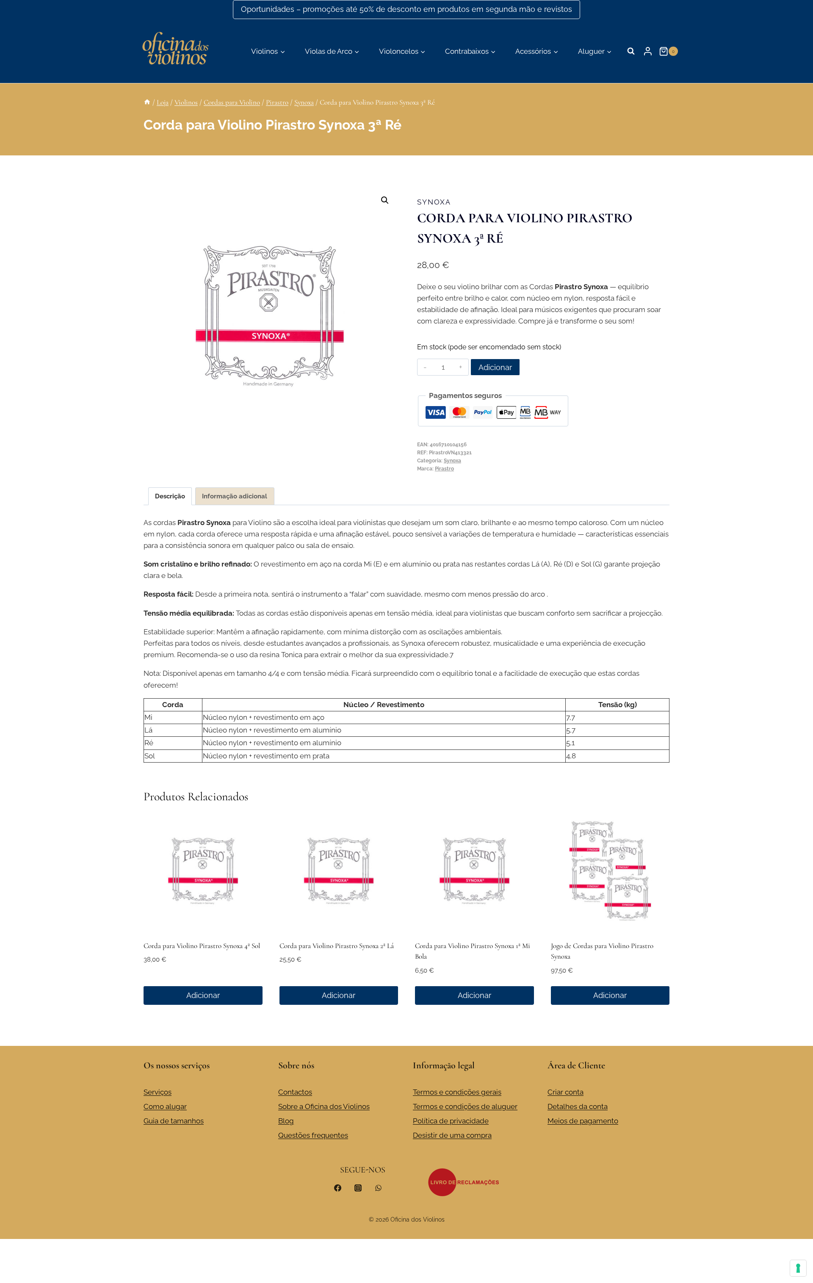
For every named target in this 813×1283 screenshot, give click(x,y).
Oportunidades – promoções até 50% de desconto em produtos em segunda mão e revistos (406, 9)
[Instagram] (358, 1188)
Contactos (295, 1092)
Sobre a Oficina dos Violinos (324, 1106)
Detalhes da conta (578, 1106)
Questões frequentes (313, 1135)
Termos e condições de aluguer (465, 1106)
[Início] (147, 102)
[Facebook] (338, 1188)
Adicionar (495, 367)
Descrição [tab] (170, 496)
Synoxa (434, 202)
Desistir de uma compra (452, 1135)
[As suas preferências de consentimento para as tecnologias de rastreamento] (798, 1268)
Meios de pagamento (583, 1121)
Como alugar (165, 1106)
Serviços (157, 1092)
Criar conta (565, 1092)
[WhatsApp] (378, 1188)
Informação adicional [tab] (234, 496)
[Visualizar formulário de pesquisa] (631, 51)
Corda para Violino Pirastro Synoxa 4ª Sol (202, 945)
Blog (286, 1121)
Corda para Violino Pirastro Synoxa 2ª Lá (336, 945)
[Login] (648, 51)
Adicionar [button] (203, 995)
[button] (385, 200)
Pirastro (444, 469)
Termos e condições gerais (457, 1092)
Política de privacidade (451, 1121)
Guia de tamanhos (174, 1121)
